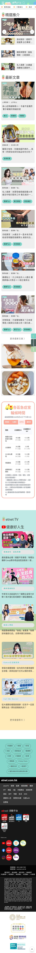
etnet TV (6, 786)
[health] (16, 2)
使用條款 (11, 874)
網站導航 (18, 874)
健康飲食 (5, 145)
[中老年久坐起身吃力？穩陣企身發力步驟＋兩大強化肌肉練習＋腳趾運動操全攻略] (18, 576)
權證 (31, 786)
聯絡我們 (29, 872)
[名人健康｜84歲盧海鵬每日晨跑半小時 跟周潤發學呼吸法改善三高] (8, 53)
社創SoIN (26, 798)
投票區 (5, 802)
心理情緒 (5, 102)
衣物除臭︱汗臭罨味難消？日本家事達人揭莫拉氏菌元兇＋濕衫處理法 (17, 323)
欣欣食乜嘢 (14, 145)
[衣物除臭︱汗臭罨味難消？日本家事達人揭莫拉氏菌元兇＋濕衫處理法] (18, 304)
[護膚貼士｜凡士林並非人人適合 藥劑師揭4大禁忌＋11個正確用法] (18, 262)
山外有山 (14, 102)
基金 (4, 794)
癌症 (30, 7)
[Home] (7, 2)
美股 (9, 790)
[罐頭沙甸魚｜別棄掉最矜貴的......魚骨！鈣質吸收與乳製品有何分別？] (18, 133)
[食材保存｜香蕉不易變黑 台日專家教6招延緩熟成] (18, 27)
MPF (10, 794)
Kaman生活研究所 (12, 662)
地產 (15, 794)
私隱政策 (3, 874)
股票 (17, 786)
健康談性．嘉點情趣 (12, 552)
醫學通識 (7, 7)
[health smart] (18, 383)
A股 (14, 790)
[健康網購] (33, 342)
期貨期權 (24, 786)
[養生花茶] (18, 356)
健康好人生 (7, 798)
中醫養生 (19, 7)
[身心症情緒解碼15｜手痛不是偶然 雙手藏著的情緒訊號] (18, 91)
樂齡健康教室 (9, 588)
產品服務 (14, 872)
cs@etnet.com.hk (21, 869)
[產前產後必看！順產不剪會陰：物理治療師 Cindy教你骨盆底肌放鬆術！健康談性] (18, 539)
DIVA (25, 794)
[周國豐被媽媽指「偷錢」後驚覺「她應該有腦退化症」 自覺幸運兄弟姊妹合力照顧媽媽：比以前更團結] (18, 612)
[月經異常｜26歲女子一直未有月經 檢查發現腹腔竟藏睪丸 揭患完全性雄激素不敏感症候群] (18, 219)
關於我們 (7, 872)
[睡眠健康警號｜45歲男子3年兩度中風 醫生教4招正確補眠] (8, 66)
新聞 (12, 786)
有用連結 (25, 874)
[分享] (33, 349)
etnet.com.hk (9, 780)
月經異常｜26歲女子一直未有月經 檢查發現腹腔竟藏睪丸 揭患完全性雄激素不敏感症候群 (17, 238)
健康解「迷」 (15, 188)
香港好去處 (17, 798)
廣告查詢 (21, 872)
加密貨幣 (29, 790)
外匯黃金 (21, 790)
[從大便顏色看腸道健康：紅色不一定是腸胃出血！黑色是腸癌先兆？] (18, 686)
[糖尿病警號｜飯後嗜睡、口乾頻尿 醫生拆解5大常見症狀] (8, 41)
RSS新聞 (32, 874)
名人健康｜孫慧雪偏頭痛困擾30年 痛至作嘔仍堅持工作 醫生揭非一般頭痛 (17, 195)
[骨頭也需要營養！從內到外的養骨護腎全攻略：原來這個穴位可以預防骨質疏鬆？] (18, 650)
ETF (4, 790)
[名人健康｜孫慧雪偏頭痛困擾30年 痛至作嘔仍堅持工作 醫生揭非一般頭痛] (18, 176)
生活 (20, 794)
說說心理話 (8, 625)
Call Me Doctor (11, 699)
